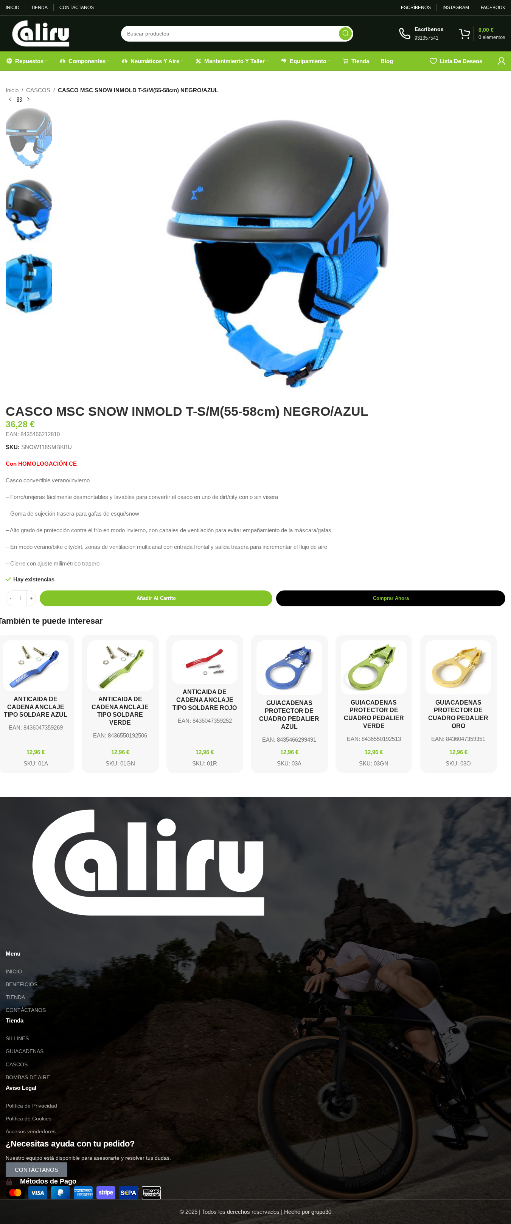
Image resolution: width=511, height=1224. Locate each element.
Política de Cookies (28, 1119)
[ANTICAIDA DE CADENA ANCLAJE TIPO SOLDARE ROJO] (205, 662)
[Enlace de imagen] (148, 861)
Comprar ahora (391, 598)
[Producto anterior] (10, 99)
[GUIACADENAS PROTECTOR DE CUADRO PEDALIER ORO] (458, 667)
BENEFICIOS (21, 984)
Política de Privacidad (31, 1106)
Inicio (12, 90)
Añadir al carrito (156, 598)
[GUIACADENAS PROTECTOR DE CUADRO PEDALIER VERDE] (374, 667)
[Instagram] (35, 937)
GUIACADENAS (24, 1051)
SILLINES (17, 1038)
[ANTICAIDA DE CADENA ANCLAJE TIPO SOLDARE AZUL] (36, 665)
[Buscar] (345, 33)
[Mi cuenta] (501, 60)
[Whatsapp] (15, 937)
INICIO (14, 971)
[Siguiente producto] (28, 99)
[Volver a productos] (19, 99)
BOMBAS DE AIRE (28, 1077)
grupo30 (321, 1212)
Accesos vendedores (31, 1131)
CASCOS (38, 90)
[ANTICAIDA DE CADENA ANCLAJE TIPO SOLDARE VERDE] (120, 665)
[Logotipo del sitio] (41, 32)
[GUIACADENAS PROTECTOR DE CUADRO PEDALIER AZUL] (289, 667)
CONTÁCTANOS (26, 1010)
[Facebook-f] (56, 937)
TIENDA (15, 997)
